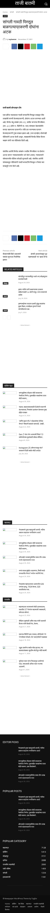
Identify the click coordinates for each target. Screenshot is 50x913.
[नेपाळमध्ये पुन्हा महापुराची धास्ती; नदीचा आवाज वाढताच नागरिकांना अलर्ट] (10, 533)
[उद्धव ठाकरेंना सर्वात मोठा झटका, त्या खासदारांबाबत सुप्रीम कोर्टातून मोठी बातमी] (10, 651)
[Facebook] (14, 46)
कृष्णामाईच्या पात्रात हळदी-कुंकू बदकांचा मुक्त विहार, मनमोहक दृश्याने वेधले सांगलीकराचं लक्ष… (31, 306)
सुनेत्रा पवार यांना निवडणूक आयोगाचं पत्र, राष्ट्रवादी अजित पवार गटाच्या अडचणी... (31, 664)
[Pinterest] (27, 46)
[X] (20, 46)
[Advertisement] (25, 80)
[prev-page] (4, 317)
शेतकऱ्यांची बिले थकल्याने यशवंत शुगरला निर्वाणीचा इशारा (12, 257)
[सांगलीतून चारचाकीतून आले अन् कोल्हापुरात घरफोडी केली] (9, 280)
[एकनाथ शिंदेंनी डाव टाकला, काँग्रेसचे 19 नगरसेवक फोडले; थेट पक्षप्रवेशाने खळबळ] (10, 638)
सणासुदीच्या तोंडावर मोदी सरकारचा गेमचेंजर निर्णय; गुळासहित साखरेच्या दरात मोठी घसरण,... (32, 395)
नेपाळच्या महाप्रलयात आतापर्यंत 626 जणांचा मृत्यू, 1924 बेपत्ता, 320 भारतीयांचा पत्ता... (31, 587)
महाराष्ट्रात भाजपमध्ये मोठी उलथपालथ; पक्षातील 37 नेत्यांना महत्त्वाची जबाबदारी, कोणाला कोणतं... (32, 609)
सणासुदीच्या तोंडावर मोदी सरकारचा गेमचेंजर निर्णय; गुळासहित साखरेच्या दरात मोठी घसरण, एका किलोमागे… (32, 764)
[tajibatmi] (4, 39)
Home (5, 12)
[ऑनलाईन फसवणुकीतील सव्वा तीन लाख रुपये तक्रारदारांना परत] (10, 561)
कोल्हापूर (6, 283)
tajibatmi (12, 39)
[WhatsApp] (33, 46)
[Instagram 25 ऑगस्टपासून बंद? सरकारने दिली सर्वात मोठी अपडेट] (10, 451)
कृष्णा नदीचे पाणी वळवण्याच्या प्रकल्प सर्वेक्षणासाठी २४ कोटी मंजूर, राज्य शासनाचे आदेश (32, 292)
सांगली (12, 12)
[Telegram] (40, 46)
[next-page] (9, 317)
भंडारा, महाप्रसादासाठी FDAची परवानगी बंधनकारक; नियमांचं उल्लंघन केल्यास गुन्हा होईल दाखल (33, 410)
